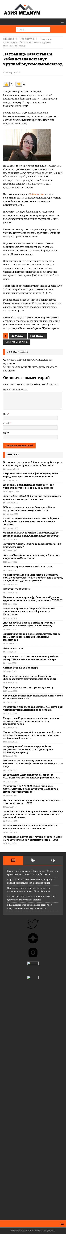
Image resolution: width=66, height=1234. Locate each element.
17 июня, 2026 (11, 782)
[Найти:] (33, 29)
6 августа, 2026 (11, 503)
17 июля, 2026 (11, 618)
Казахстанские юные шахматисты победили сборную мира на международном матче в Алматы (31, 521)
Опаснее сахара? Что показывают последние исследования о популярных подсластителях (31, 534)
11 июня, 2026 (10, 844)
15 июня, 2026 (10, 807)
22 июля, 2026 (11, 604)
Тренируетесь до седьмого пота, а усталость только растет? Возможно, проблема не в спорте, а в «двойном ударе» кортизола (33, 578)
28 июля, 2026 (11, 570)
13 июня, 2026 (11, 821)
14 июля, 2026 (10, 644)
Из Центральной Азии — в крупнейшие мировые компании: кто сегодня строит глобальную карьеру (28, 749)
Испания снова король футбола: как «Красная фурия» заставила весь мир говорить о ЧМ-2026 (32, 599)
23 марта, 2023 (13, 72)
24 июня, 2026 (11, 728)
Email (6, 423)
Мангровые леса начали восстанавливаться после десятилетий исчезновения (30, 827)
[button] (61, 21)
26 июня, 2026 (11, 702)
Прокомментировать (15, 389)
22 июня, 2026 (11, 742)
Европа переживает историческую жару (28, 687)
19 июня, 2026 (11, 756)
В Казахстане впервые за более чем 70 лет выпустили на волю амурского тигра (29, 509)
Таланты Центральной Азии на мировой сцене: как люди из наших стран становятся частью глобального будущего (32, 735)
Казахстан (17, 336)
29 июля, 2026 (11, 562)
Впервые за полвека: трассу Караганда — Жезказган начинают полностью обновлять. (30, 677)
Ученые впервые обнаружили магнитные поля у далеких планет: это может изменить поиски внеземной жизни (33, 814)
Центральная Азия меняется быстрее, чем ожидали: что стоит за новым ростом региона (31, 776)
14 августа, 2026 (12, 469)
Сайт (6, 433)
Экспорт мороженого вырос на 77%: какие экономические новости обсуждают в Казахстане (29, 611)
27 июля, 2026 (11, 584)
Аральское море (13, 648)
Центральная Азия (17, 342)
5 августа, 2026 (11, 528)
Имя (5, 414)
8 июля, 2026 (10, 652)
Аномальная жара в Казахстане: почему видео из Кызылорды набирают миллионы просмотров (32, 637)
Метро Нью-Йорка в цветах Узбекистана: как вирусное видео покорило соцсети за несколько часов (31, 721)
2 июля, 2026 (10, 671)
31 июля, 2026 (11, 539)
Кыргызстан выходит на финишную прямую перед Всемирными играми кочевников (30, 475)
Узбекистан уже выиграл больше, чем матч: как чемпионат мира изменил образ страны (33, 708)
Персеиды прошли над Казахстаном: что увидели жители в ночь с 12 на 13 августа (28, 486)
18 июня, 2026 (11, 770)
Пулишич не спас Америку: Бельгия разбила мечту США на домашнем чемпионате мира (30, 658)
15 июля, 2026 (10, 629)
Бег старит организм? (16, 589)
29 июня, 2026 (11, 683)
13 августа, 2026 (12, 480)
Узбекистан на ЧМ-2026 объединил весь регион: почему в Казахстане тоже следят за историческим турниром (30, 789)
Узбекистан (36, 194)
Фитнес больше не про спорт (20, 667)
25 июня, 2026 (11, 714)
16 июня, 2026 (11, 796)
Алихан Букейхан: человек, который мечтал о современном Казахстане (31, 557)
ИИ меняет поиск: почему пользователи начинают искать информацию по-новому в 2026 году (33, 763)
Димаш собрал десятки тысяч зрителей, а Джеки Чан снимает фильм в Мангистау (29, 624)
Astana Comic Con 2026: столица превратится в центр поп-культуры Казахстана (32, 497)
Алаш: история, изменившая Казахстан (27, 566)
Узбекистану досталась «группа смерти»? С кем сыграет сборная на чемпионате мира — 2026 (32, 838)
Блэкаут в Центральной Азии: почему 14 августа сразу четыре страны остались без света (32, 464)
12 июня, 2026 (11, 832)
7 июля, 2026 (10, 663)
